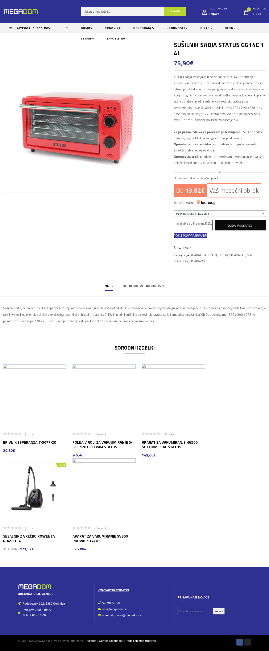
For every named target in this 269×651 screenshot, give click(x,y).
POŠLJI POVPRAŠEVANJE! (190, 235)
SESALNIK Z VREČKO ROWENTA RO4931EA (29, 538)
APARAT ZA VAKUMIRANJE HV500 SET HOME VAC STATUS (170, 444)
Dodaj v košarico (240, 225)
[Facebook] (239, 642)
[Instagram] (247, 642)
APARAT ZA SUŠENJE (204, 255)
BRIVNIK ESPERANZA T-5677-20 (29, 442)
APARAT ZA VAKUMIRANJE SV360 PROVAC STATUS (100, 538)
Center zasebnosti (111, 640)
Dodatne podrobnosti (143, 286)
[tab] (109, 287)
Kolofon (91, 640)
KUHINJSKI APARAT (232, 255)
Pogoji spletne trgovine (141, 640)
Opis (109, 286)
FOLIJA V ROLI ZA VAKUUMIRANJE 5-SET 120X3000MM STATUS (102, 444)
